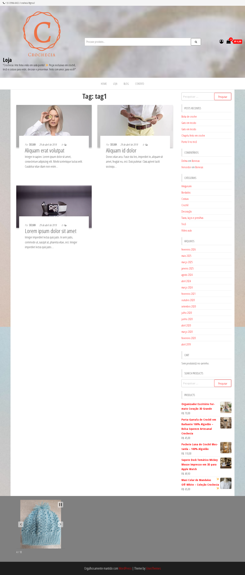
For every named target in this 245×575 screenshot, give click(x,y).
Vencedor (186, 167)
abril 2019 (186, 344)
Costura (185, 199)
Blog (126, 84)
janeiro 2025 (187, 268)
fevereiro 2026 (188, 249)
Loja (7, 59)
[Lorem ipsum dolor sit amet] (54, 206)
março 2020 (187, 332)
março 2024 (187, 287)
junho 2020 (187, 319)
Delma (32, 144)
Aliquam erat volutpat (44, 150)
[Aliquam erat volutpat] (54, 125)
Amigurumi (186, 186)
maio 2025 (186, 256)
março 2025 (187, 262)
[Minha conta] (221, 41)
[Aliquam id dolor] (135, 125)
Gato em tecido (188, 123)
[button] (21, 524)
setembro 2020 (188, 306)
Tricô (183, 224)
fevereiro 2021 (188, 294)
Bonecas (196, 161)
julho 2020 (186, 313)
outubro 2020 (188, 300)
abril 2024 (186, 281)
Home (104, 84)
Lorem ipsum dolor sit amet (50, 231)
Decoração (186, 211)
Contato (139, 84)
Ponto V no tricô (189, 142)
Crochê (185, 205)
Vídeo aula (186, 230)
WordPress (125, 568)
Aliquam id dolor (121, 150)
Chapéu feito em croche (193, 135)
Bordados (185, 192)
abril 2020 (186, 325)
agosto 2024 (187, 275)
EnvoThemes (153, 568)
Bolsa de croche (189, 116)
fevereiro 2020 (188, 338)
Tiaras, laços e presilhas (192, 218)
